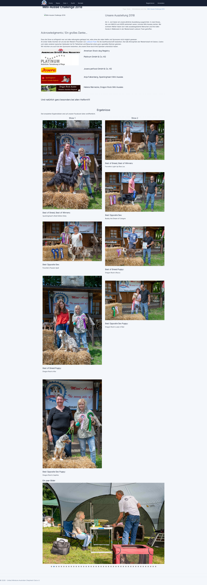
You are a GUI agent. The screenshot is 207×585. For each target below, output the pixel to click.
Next (166, 573)
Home (51, 3)
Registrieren (150, 3)
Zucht (73, 3)
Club (65, 3)
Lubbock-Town (91, 42)
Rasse (58, 3)
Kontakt (80, 3)
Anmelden (161, 3)
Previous (40, 573)
